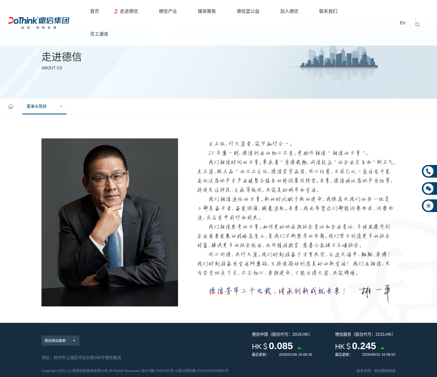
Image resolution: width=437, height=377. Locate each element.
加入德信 (289, 11)
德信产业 (168, 11)
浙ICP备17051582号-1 (159, 371)
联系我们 (328, 11)
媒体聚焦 (207, 11)
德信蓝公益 (248, 11)
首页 (94, 11)
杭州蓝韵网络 (385, 371)
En (402, 22)
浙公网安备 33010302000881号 (203, 371)
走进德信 (129, 11)
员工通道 (99, 34)
